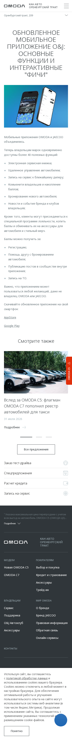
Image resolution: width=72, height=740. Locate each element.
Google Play (12, 326)
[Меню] (66, 6)
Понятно (17, 731)
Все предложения (36, 449)
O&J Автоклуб (13, 623)
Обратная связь (47, 630)
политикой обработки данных (27, 678)
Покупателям (45, 560)
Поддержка (12, 615)
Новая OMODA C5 (16, 567)
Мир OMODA (44, 600)
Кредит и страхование (51, 575)
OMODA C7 (11, 575)
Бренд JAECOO (46, 615)
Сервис (9, 608)
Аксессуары (44, 582)
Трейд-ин (42, 590)
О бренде (42, 608)
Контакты (10, 648)
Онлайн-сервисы (47, 638)
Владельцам (12, 600)
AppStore (10, 317)
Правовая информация (52, 623)
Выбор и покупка (47, 567)
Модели (9, 560)
